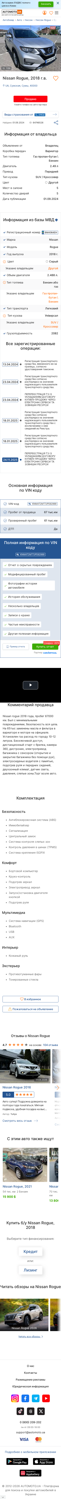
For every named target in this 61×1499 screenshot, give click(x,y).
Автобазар (8, 20)
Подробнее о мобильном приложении (30, 1452)
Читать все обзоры (29, 1336)
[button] (57, 13)
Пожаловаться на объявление (32, 1009)
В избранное (32, 999)
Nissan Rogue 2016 (17, 1087)
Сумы (57, 20)
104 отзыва (50, 1045)
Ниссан (29, 20)
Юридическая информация (30, 1386)
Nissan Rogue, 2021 (17, 1186)
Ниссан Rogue (43, 20)
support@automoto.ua (30, 1432)
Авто (19, 20)
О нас (30, 1366)
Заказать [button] (46, 3)
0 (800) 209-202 (30, 1422)
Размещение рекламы (30, 1379)
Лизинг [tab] (30, 1270)
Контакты (30, 1372)
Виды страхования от (18, 114)
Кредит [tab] (31, 1251)
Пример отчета (17, 646)
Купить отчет (47, 646)
